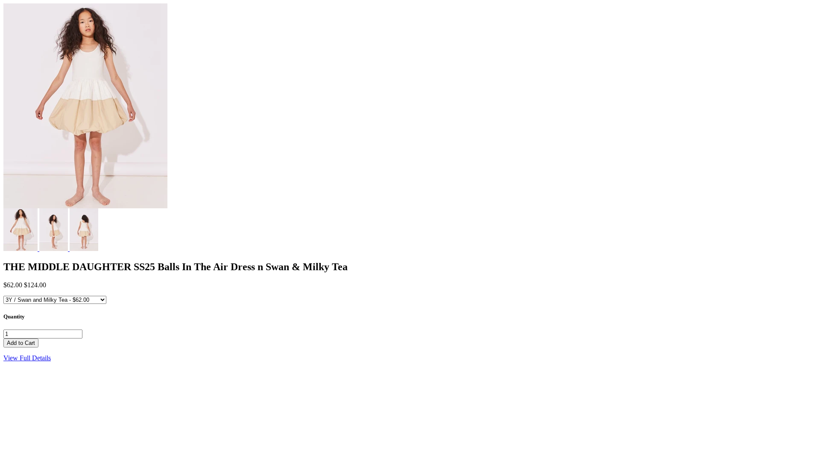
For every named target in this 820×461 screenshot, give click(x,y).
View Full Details (27, 358)
